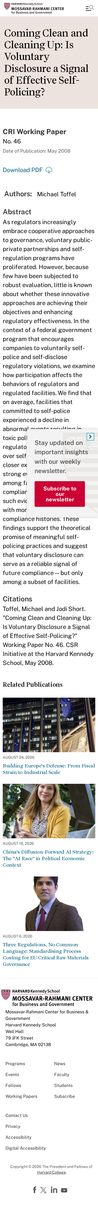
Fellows (13, 1085)
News (59, 1063)
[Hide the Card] (90, 436)
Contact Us (16, 1115)
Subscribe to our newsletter (59, 494)
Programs (15, 1063)
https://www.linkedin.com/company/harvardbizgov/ (55, 1190)
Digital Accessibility (25, 1148)
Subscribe (64, 1096)
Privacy (12, 1126)
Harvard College (51, 1172)
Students (63, 1085)
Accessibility (18, 1137)
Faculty (61, 1074)
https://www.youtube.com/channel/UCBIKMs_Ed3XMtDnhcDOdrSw (65, 1190)
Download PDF (23, 169)
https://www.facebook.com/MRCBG (35, 1190)
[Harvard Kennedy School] (36, 8)
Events (12, 1074)
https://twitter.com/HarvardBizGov (44, 1190)
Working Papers (21, 1096)
